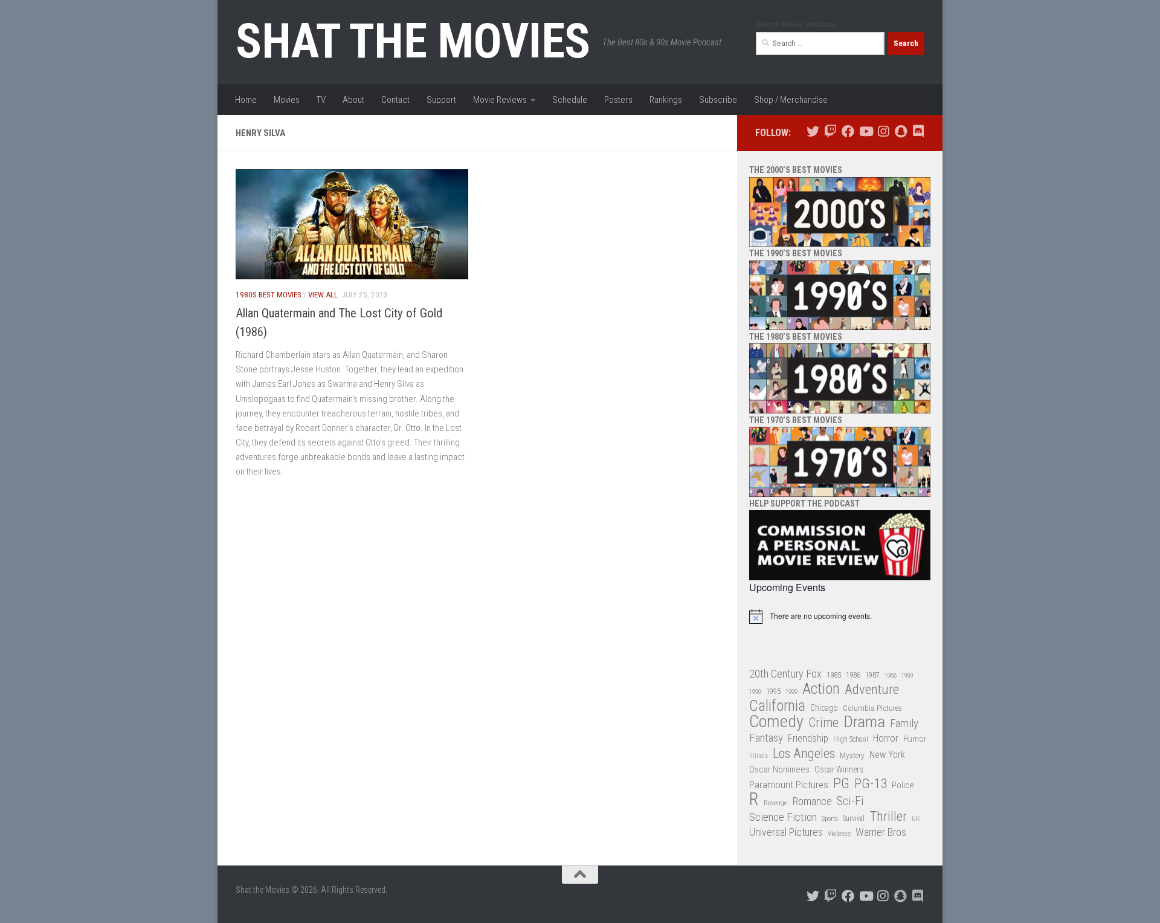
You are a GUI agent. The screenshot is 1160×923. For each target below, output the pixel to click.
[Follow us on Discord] (918, 131)
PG (841, 784)
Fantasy (766, 738)
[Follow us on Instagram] (883, 131)
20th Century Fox (785, 673)
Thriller (888, 817)
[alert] (839, 616)
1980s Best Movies (268, 294)
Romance (812, 801)
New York (887, 754)
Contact (395, 99)
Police (903, 785)
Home (246, 99)
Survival (854, 818)
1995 (773, 691)
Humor (914, 738)
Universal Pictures (786, 832)
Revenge (775, 802)
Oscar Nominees (779, 769)
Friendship (808, 738)
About (353, 99)
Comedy (776, 722)
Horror (885, 738)
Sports (830, 818)
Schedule (569, 99)
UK (916, 819)
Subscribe (718, 99)
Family (904, 723)
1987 (872, 675)
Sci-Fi (850, 801)
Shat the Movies (413, 41)
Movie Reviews (500, 99)
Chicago (824, 708)
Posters (618, 99)
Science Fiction (783, 817)
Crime (823, 723)
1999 (791, 692)
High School (850, 739)
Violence (839, 833)
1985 (833, 674)
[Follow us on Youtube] (865, 131)
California (777, 706)
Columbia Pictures (872, 708)
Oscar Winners (838, 769)
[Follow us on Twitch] (830, 131)
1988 (890, 675)
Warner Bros (881, 832)
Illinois (758, 756)
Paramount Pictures (788, 785)
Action (821, 689)
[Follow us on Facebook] (848, 131)
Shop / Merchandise (791, 99)
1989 (907, 675)
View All (323, 294)
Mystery (852, 755)
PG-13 (870, 784)
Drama (864, 722)
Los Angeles (804, 753)
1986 (853, 674)
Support (441, 99)
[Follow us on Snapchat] (900, 131)
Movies (287, 99)
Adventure (872, 690)
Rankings (665, 99)
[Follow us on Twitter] (813, 131)
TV (321, 99)
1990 (755, 692)
